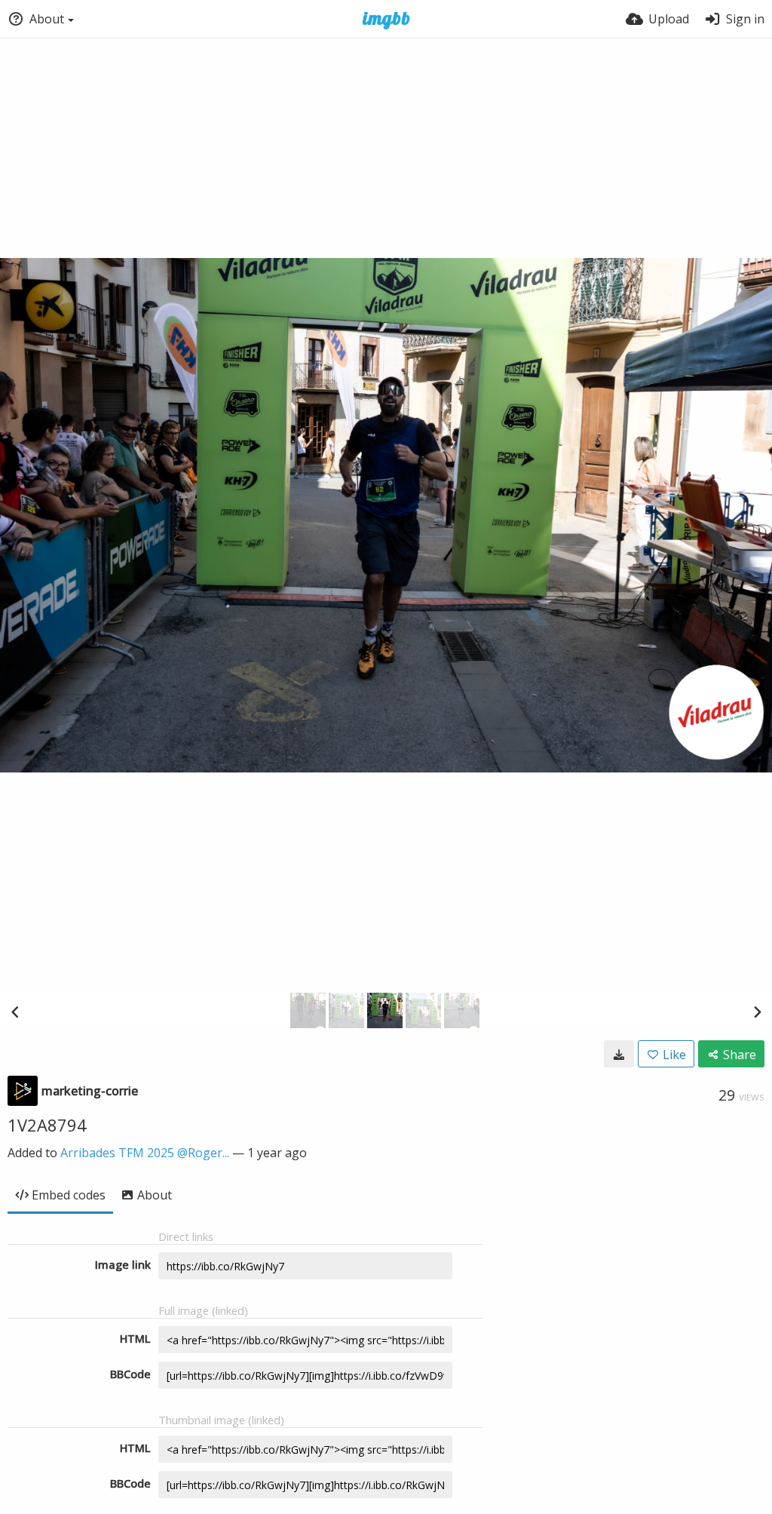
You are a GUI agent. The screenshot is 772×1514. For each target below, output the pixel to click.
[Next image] (757, 1012)
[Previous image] (15, 1012)
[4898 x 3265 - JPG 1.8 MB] (619, 1053)
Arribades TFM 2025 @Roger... (144, 1152)
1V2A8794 (47, 1124)
